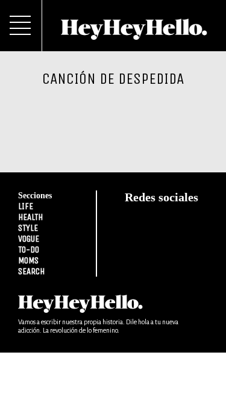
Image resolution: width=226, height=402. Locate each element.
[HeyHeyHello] (134, 33)
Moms (28, 260)
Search (31, 271)
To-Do (28, 249)
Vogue (28, 238)
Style (28, 227)
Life (25, 206)
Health (30, 217)
